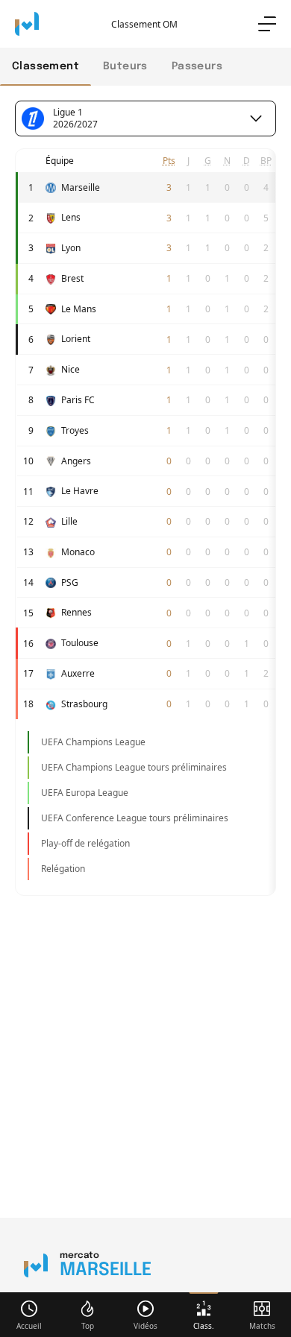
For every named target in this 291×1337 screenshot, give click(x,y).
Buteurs (125, 66)
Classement (45, 66)
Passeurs (197, 66)
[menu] (267, 24)
